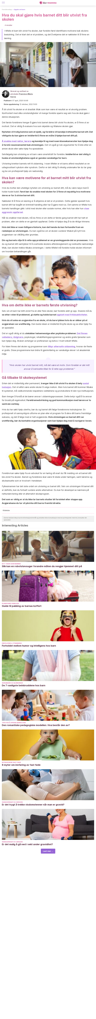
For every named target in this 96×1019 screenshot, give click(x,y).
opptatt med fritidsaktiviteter (72, 314)
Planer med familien (10, 603)
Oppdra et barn (19, 9)
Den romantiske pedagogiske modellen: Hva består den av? (36, 725)
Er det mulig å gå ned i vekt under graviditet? (27, 844)
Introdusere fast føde (11, 762)
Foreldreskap (7, 9)
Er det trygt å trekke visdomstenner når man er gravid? (33, 804)
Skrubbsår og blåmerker (12, 683)
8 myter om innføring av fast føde (21, 764)
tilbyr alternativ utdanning (61, 346)
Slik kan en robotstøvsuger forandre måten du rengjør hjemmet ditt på (42, 566)
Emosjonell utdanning (12, 643)
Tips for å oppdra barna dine (14, 723)
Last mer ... (48, 851)
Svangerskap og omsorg (12, 802)
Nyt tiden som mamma (11, 564)
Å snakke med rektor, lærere (16, 141)
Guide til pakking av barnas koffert (21, 606)
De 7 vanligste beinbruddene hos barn (23, 685)
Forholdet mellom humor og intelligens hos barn (29, 645)
